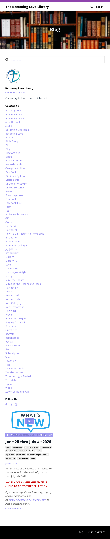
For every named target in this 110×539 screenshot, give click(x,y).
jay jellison (10, 455)
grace (8, 222)
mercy (8, 276)
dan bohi (10, 172)
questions (11, 330)
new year (10, 310)
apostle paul (12, 122)
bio (7, 145)
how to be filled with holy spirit (18, 451)
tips (7, 364)
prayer (45, 455)
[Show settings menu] (45, 435)
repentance (10, 458)
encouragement (14, 195)
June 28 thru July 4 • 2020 (28, 441)
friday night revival (16, 214)
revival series (13, 345)
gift (7, 218)
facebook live (46, 447)
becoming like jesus (17, 129)
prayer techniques (16, 318)
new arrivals (12, 299)
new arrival (12, 295)
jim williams (20, 455)
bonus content (14, 160)
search (9, 349)
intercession (37, 451)
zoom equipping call (17, 391)
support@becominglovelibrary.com (27, 499)
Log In (99, 6)
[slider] (26, 435)
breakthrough (13, 164)
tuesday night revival (18, 376)
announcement (14, 114)
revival (9, 341)
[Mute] (40, 435)
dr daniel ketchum (31, 447)
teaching (10, 360)
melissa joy (11, 268)
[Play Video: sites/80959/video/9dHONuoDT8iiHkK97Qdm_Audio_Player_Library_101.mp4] (29, 421)
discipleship (12, 179)
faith (8, 206)
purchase (10, 326)
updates (10, 384)
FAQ (91, 6)
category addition (15, 168)
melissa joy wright (34, 455)
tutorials (10, 380)
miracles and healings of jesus (23, 283)
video (33, 458)
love (8, 264)
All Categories (13, 110)
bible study (12, 141)
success (9, 357)
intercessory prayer (16, 245)
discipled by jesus (15, 176)
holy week (11, 230)
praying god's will (15, 322)
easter (9, 191)
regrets (9, 333)
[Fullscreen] (50, 435)
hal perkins (11, 226)
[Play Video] (7, 435)
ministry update (14, 280)
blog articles (17, 447)
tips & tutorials (14, 368)
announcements (14, 118)
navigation (11, 287)
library (9, 256)
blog (8, 149)
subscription (12, 353)
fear (7, 210)
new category (13, 303)
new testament (14, 307)
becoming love (14, 133)
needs (9, 291)
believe (9, 137)
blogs (8, 156)
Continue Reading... (15, 508)
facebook (10, 199)
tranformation (23, 458)
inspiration (11, 237)
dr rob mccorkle (15, 187)
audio (8, 447)
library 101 (11, 260)
